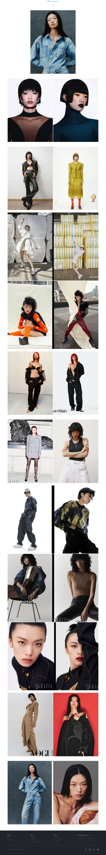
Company (33, 838)
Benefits (56, 842)
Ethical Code (57, 838)
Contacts (32, 840)
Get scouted (10, 840)
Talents (9, 838)
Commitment (57, 840)
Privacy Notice (34, 842)
